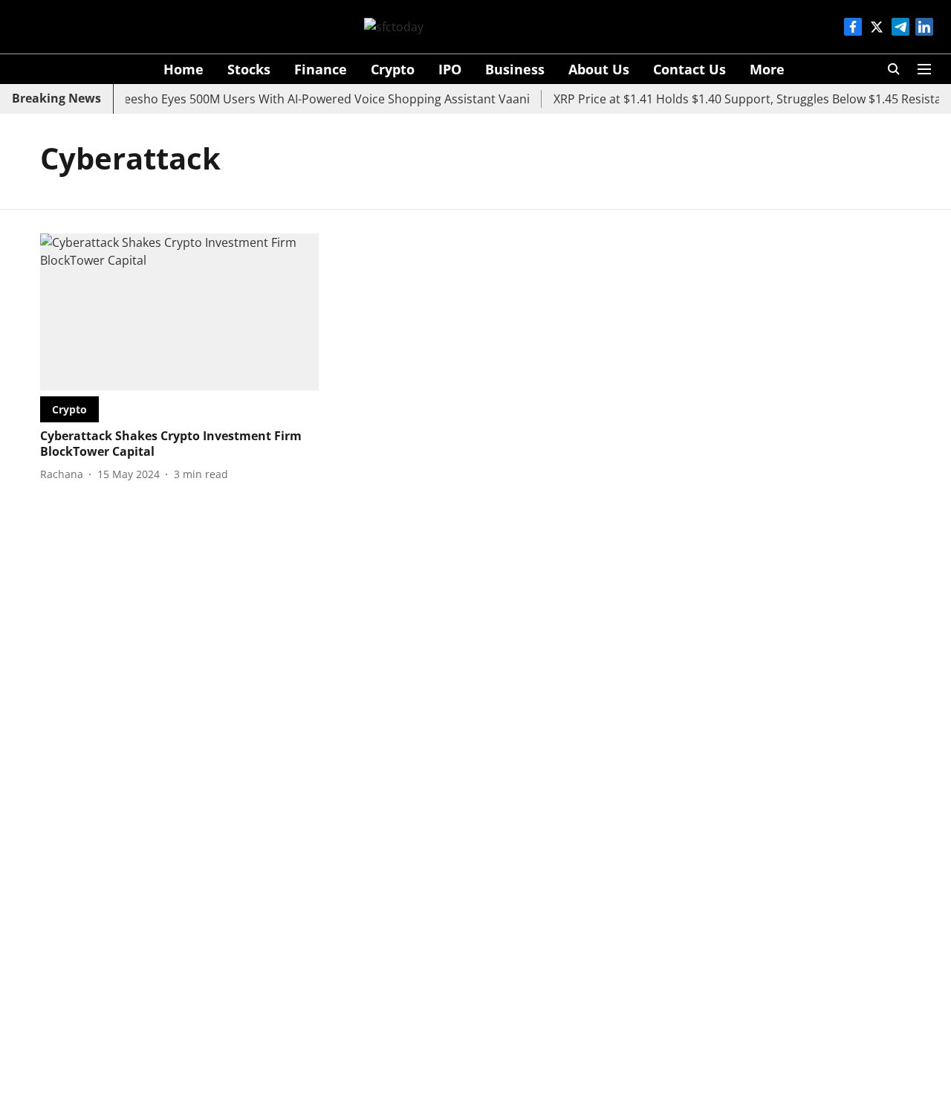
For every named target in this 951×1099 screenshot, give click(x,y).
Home (183, 69)
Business (515, 69)
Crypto (393, 69)
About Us (598, 69)
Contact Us (689, 69)
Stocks (248, 69)
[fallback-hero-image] (179, 311)
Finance (320, 69)
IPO (449, 69)
